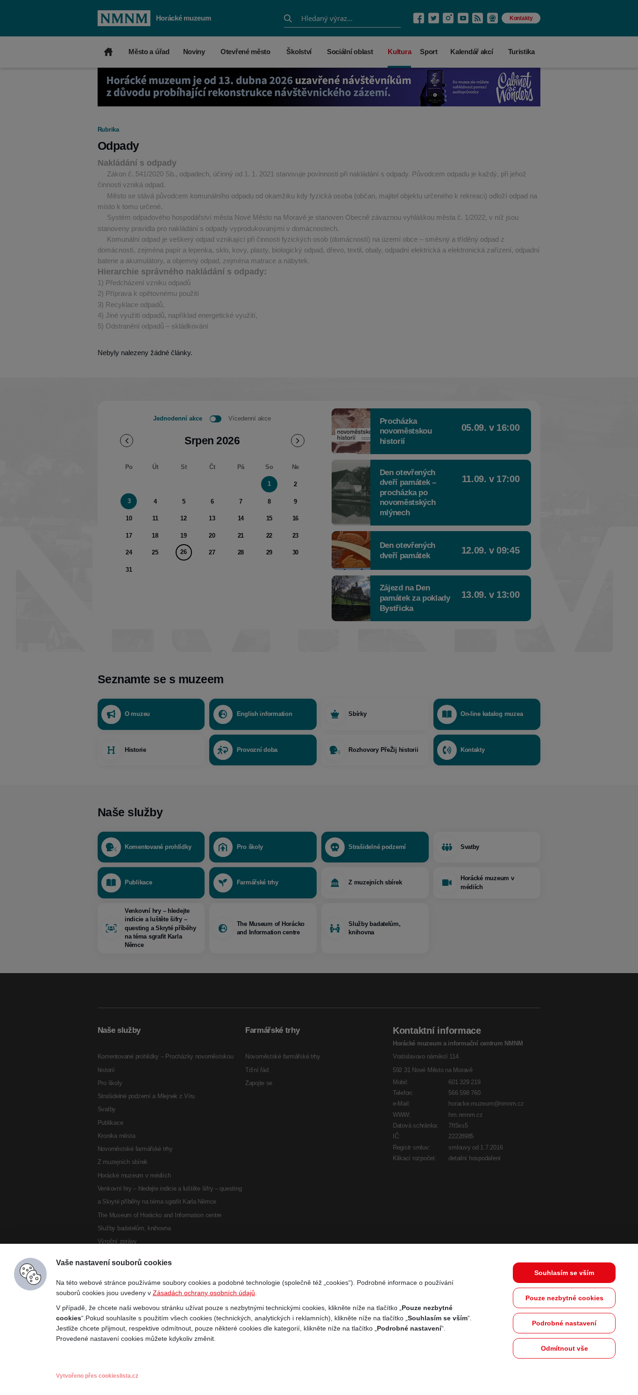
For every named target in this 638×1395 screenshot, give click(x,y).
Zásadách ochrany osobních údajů (204, 1293)
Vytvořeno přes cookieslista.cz (97, 1376)
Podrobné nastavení (564, 1323)
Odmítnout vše (564, 1348)
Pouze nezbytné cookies (564, 1298)
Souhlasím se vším (564, 1272)
